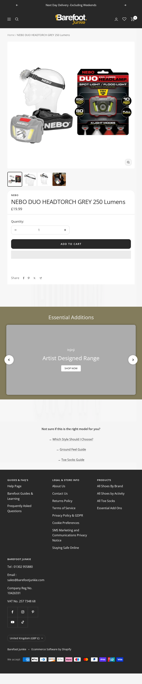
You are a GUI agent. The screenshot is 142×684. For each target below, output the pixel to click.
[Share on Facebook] (23, 278)
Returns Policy (62, 501)
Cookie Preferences (65, 523)
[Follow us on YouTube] (12, 622)
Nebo (14, 195)
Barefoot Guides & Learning (20, 496)
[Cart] (133, 19)
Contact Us (60, 493)
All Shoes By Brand (110, 486)
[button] (71, 255)
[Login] (116, 19)
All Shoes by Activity (110, 493)
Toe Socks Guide (72, 460)
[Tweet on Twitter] (34, 278)
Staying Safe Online (65, 548)
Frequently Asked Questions (19, 508)
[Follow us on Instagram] (23, 612)
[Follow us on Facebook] (12, 612)
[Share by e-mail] (40, 278)
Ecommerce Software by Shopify (51, 649)
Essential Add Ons (109, 508)
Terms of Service (63, 508)
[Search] (16, 19)
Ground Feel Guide (73, 449)
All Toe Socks (106, 501)
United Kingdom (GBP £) (24, 638)
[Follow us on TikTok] (23, 622)
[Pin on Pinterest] (29, 278)
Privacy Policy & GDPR (67, 515)
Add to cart (71, 244)
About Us (58, 486)
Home (11, 35)
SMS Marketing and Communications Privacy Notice (69, 535)
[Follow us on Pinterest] (33, 612)
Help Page (14, 486)
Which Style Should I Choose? (73, 439)
